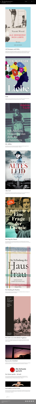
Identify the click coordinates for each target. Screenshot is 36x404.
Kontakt (2, 402)
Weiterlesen (28, 52)
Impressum (9, 400)
